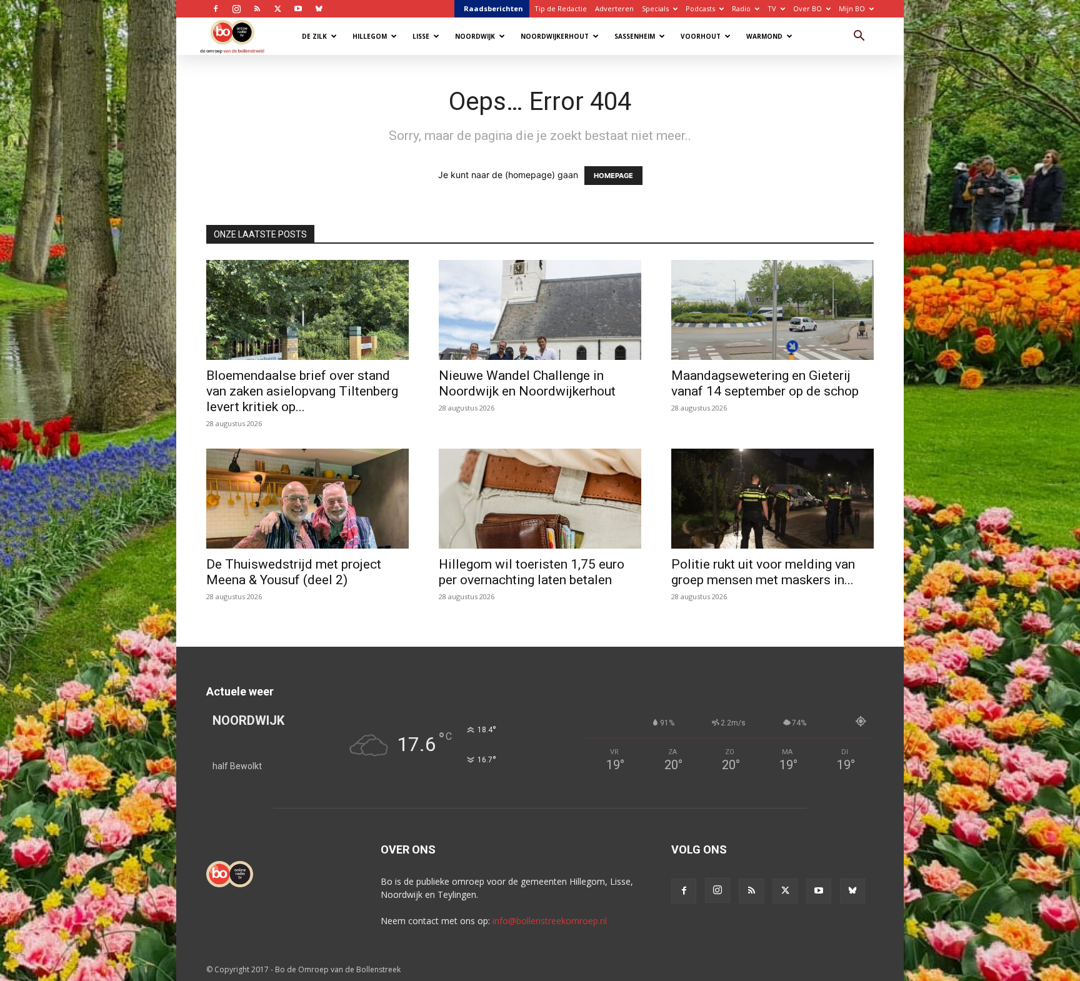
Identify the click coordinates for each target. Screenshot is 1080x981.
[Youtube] (298, 8)
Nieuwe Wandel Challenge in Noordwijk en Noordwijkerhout (527, 383)
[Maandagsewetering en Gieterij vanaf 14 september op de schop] (772, 310)
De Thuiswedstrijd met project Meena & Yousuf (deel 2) (293, 572)
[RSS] (257, 8)
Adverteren (614, 8)
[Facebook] (215, 8)
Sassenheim (634, 36)
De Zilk (314, 36)
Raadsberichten (493, 8)
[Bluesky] (318, 8)
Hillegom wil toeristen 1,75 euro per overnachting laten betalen (531, 572)
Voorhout (701, 36)
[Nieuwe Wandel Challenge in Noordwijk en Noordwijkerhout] (540, 310)
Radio (741, 8)
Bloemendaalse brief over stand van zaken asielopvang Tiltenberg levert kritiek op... (302, 391)
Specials (655, 8)
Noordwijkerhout (555, 36)
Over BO (807, 8)
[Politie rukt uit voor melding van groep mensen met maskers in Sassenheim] (772, 499)
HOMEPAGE (613, 175)
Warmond (764, 36)
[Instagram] (236, 8)
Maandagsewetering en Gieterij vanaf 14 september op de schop (765, 383)
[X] (277, 8)
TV (772, 8)
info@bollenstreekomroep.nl (549, 921)
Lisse (420, 36)
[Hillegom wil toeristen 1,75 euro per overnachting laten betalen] (540, 499)
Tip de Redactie (560, 8)
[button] (859, 37)
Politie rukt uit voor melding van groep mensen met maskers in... (763, 572)
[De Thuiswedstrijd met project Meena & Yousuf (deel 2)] (307, 499)
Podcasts (700, 8)
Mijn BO (852, 8)
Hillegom (369, 36)
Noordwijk (475, 36)
